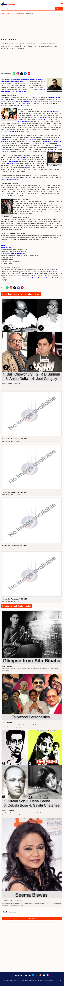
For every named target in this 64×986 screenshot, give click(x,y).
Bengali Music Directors (11, 383)
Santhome (20, 105)
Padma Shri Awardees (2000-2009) (14, 492)
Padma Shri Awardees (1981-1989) (14, 545)
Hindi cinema (46, 141)
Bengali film (32, 139)
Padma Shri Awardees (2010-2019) (14, 439)
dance (45, 119)
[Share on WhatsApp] (14, 73)
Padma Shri (4, 245)
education (26, 103)
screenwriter (40, 79)
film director (31, 79)
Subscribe (32, 918)
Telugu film (4, 141)
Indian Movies (20, 13)
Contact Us (18, 975)
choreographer (22, 121)
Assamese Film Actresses (11, 901)
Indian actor (16, 79)
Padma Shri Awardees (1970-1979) (14, 599)
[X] (36, 975)
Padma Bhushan (6, 248)
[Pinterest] (40, 975)
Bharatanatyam (20, 91)
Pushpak (52, 151)
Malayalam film (15, 131)
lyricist (22, 81)
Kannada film (5, 139)
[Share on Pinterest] (29, 73)
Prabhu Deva (22, 157)
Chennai (51, 103)
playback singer (12, 81)
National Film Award (30, 101)
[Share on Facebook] (25, 73)
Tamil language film (52, 111)
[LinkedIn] (44, 975)
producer (3, 81)
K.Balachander (42, 117)
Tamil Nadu (10, 99)
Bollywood (58, 145)
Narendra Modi (42, 278)
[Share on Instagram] (17, 73)
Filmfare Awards (16, 253)
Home (3, 13)
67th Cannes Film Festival (11, 179)
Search (59, 9)
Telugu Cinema (7, 722)
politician (24, 79)
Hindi (26, 167)
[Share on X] (21, 73)
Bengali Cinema (8, 810)
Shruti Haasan (53, 272)
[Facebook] (33, 975)
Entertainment (10, 13)
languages (10, 163)
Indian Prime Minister (30, 278)
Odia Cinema (7, 666)
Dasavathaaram (13, 161)
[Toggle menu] (62, 3)
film (17, 85)
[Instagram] (47, 975)
